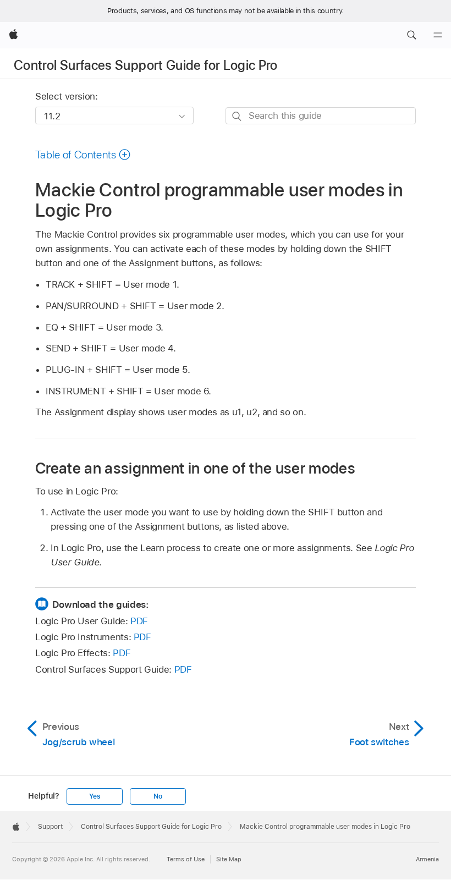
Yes (94, 796)
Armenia (427, 859)
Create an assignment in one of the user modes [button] (195, 468)
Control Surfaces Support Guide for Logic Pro (146, 65)
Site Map (228, 859)
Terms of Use (186, 859)
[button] (411, 35)
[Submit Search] (237, 116)
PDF (139, 620)
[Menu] (438, 35)
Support (50, 827)
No (157, 796)
